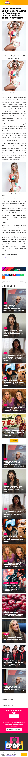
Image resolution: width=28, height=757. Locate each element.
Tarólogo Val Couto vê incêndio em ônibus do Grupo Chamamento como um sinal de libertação (13, 663)
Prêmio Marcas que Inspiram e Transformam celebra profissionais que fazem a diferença (13, 638)
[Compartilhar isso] (7, 275)
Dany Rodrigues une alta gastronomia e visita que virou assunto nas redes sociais (12, 358)
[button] (2, 2)
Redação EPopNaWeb (7, 705)
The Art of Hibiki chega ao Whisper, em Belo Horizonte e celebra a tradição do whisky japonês (13, 383)
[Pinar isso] (14, 275)
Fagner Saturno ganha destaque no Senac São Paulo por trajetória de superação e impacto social (13, 307)
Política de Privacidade (10, 755)
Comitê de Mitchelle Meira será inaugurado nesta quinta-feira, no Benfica (12, 409)
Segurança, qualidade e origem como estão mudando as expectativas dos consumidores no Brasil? (13, 613)
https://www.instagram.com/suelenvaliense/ (14, 258)
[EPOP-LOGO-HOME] (7, 2)
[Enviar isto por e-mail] (3, 275)
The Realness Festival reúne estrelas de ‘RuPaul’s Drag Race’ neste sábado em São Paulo (13, 332)
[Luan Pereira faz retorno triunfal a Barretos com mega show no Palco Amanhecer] (14, 569)
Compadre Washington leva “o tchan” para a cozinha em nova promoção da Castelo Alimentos (13, 433)
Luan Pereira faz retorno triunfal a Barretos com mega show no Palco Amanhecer (12, 588)
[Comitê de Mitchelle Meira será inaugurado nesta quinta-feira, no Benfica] (14, 389)
